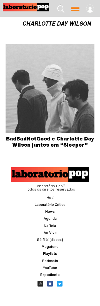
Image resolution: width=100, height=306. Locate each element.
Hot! (50, 197)
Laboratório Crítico (50, 204)
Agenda (50, 218)
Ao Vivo (50, 233)
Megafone (50, 246)
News (50, 211)
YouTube (50, 268)
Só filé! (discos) (50, 239)
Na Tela (50, 226)
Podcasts (50, 261)
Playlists (50, 253)
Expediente (50, 275)
